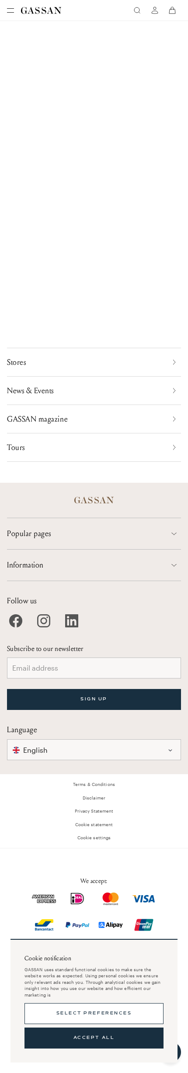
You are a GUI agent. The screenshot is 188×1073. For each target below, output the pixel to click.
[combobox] (94, 749)
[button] (94, 749)
